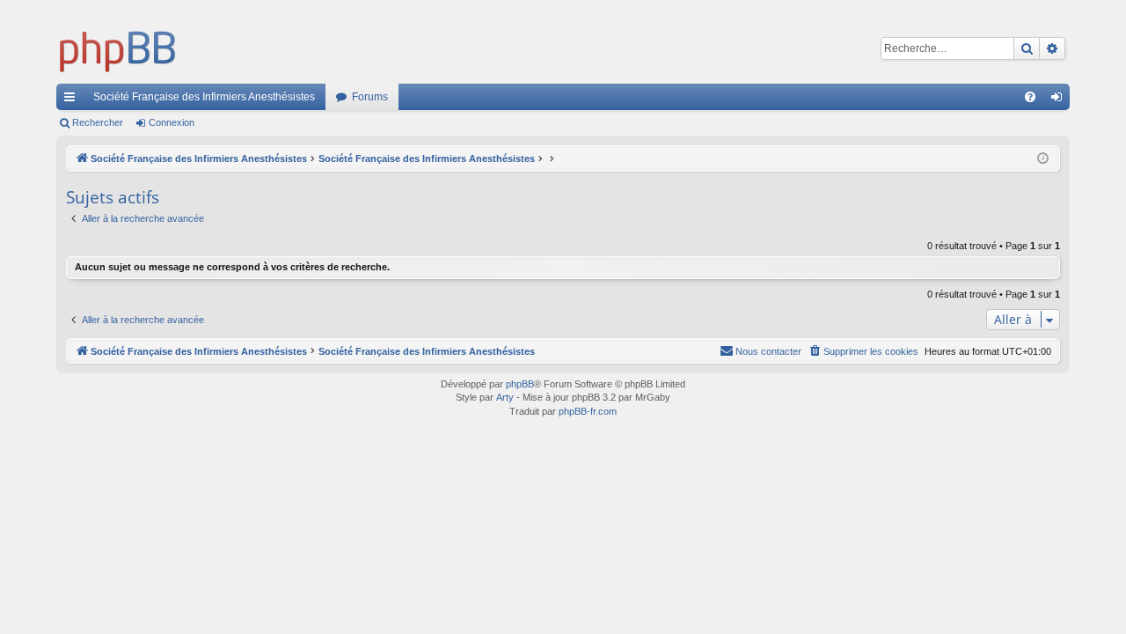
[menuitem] (1030, 97)
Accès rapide (73, 100)
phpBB (520, 384)
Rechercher (97, 122)
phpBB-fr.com (588, 411)
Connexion (171, 122)
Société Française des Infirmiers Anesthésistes (204, 97)
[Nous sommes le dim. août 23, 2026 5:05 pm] (1043, 159)
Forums (370, 97)
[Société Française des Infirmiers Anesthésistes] (117, 48)
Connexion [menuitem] (1060, 100)
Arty (505, 397)
